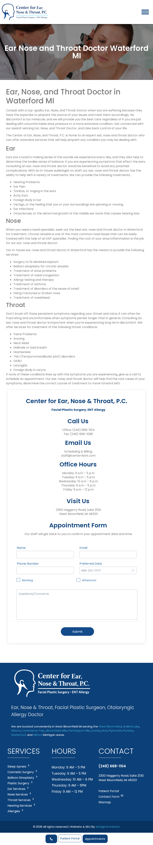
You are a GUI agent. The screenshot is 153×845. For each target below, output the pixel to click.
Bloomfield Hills (56, 730)
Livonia (95, 730)
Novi (104, 730)
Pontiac (128, 730)
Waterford (18, 735)
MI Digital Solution (108, 827)
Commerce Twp (33, 730)
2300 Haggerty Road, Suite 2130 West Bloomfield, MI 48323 (121, 777)
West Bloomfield (110, 726)
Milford (37, 735)
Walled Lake (131, 726)
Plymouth (115, 730)
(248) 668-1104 (83, 430)
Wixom (16, 730)
